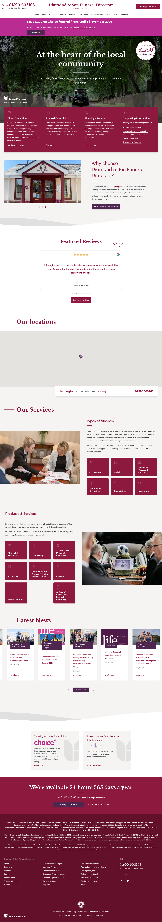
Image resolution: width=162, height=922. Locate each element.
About (44, 14)
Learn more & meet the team (106, 207)
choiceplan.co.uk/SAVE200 (84, 27)
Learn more (36, 33)
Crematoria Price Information (135, 131)
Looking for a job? (88, 870)
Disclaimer (82, 911)
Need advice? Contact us (98, 804)
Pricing (72, 14)
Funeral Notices (97, 14)
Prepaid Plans (9, 877)
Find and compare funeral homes (93, 867)
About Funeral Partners (90, 863)
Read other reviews (81, 300)
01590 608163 (22, 5)
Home (36, 14)
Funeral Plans (83, 14)
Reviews (7, 874)
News (83, 884)
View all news (81, 690)
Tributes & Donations (12, 881)
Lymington (67, 391)
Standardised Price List (132, 128)
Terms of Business (130, 139)
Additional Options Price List (135, 135)
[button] (115, 244)
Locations (53, 14)
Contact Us (124, 14)
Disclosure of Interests (132, 142)
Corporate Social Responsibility (71, 915)
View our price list (81, 90)
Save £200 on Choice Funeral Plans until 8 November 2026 (69, 21)
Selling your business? (89, 874)
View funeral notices (95, 765)
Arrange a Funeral (68, 805)
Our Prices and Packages (52, 863)
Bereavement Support (89, 877)
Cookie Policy (71, 911)
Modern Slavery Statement (99, 911)
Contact (7, 884)
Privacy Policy (58, 911)
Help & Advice (111, 14)
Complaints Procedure (94, 915)
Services (63, 14)
